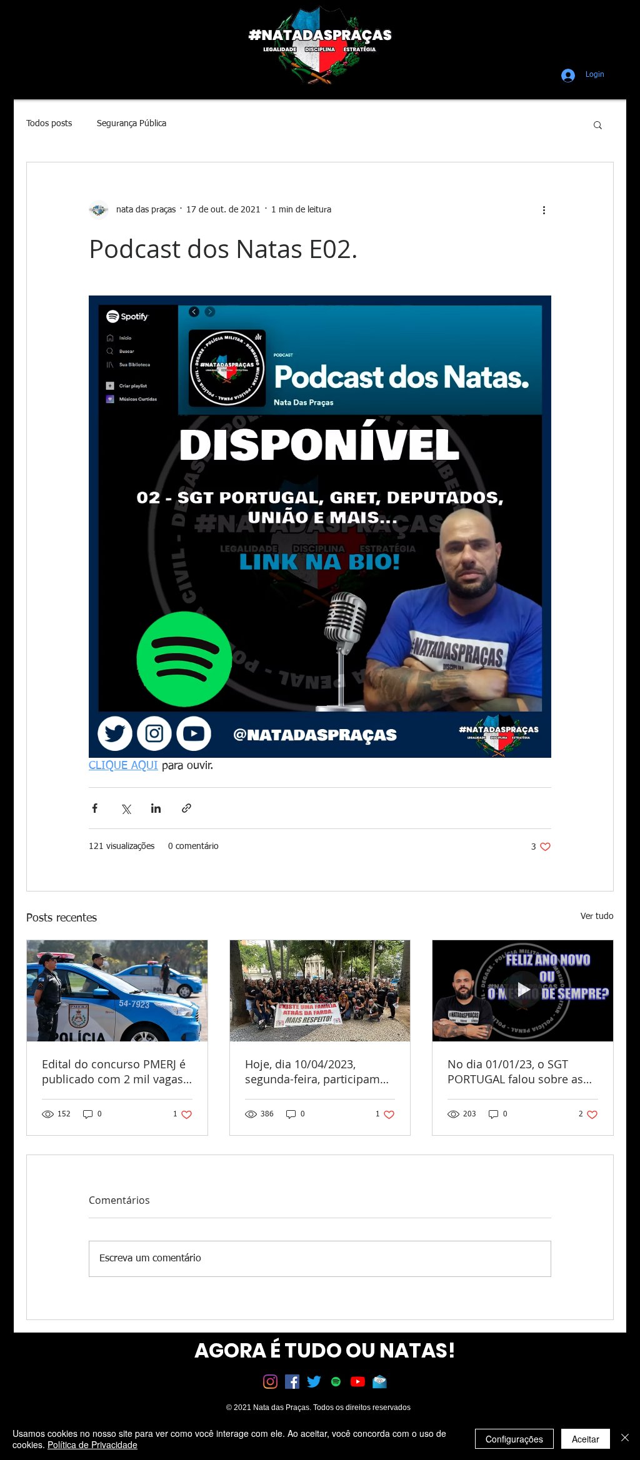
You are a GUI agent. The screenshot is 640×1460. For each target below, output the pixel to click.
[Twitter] (314, 1381)
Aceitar (585, 1439)
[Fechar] (625, 1439)
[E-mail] (379, 1381)
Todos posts (49, 123)
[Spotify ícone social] (336, 1381)
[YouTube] (358, 1381)
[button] (598, 124)
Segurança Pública (131, 123)
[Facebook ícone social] (292, 1381)
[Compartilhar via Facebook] (95, 808)
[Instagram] (270, 1381)
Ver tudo (597, 916)
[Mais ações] (543, 209)
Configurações (514, 1439)
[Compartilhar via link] (186, 808)
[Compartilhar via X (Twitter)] (125, 808)
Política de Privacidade (93, 1444)
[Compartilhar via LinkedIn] (156, 808)
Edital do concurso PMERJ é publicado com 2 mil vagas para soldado (114, 1071)
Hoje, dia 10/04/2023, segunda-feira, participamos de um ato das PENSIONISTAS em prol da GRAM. (318, 1071)
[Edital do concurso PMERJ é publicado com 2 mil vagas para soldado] (117, 990)
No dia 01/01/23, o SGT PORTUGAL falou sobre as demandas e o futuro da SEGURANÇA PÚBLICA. (515, 1071)
